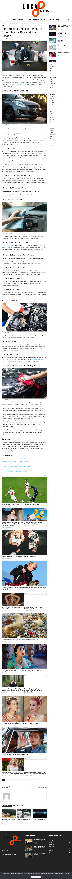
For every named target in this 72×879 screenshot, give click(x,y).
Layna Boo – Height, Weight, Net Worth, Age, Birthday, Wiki (12, 786)
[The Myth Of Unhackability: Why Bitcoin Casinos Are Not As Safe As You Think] (52, 27)
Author (51, 68)
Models (52, 117)
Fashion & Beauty (54, 96)
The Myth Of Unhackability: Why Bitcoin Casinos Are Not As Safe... (64, 26)
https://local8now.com (15, 796)
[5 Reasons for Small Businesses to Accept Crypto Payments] (52, 34)
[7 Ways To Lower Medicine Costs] (52, 47)
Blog (51, 73)
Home (14, 19)
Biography (20, 19)
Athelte (52, 66)
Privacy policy (38, 877)
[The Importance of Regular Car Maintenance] (24, 813)
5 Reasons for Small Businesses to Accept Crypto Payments (63, 33)
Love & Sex (52, 113)
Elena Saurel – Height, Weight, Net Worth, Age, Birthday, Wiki (37, 786)
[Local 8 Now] (36, 9)
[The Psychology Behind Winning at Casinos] (52, 54)
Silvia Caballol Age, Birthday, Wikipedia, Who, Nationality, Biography (39, 847)
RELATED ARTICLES (6, 805)
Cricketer (52, 85)
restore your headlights (37, 359)
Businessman (53, 77)
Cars (6, 23)
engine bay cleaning (8, 344)
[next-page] (5, 824)
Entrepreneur (53, 94)
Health (43, 19)
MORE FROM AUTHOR (18, 805)
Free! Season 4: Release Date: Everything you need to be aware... (39, 841)
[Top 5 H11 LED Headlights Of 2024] (40, 813)
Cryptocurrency (53, 87)
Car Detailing (8, 780)
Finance (52, 98)
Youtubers (52, 145)
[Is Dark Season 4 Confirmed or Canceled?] (28, 855)
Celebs (51, 81)
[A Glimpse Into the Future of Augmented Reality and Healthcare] (52, 40)
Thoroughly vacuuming (7, 245)
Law (51, 109)
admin (4, 38)
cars (12, 780)
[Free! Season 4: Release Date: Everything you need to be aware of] (28, 841)
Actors (51, 64)
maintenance (22, 780)
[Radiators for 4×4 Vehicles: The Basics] (9, 813)
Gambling (52, 100)
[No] (70, 875)
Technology (50, 19)
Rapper (52, 124)
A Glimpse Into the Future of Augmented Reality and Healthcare (63, 40)
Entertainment (53, 92)
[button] (68, 19)
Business (29, 19)
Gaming (52, 102)
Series (51, 126)
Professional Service (29, 780)
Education (36, 19)
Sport (51, 130)
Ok (32, 877)
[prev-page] (2, 824)
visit (22, 130)
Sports (51, 132)
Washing (36, 780)
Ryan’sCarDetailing (20, 84)
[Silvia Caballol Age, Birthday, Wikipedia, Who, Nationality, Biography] (28, 848)
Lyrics (51, 115)
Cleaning (16, 780)
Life (51, 111)
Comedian (52, 83)
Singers (52, 128)
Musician (52, 119)
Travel (57, 19)
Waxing (41, 164)
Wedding (52, 143)
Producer (52, 121)
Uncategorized (53, 141)
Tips (51, 136)
